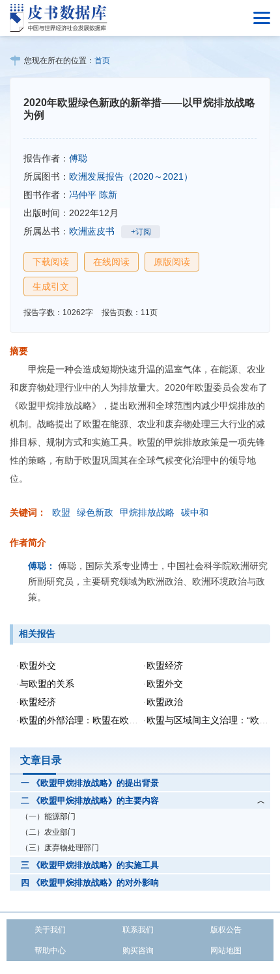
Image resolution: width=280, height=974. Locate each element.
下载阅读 (51, 262)
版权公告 (226, 929)
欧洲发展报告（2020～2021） (131, 176)
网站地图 (226, 950)
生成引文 (51, 286)
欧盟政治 (165, 702)
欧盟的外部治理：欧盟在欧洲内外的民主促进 (111, 720)
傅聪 (78, 158)
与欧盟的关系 (47, 683)
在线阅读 (111, 262)
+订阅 (141, 231)
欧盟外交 (38, 665)
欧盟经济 (165, 665)
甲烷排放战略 (147, 512)
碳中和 (194, 512)
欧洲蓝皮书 (92, 231)
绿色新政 (95, 512)
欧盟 (61, 512)
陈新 (108, 194)
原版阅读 (172, 262)
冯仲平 (82, 194)
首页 (102, 60)
